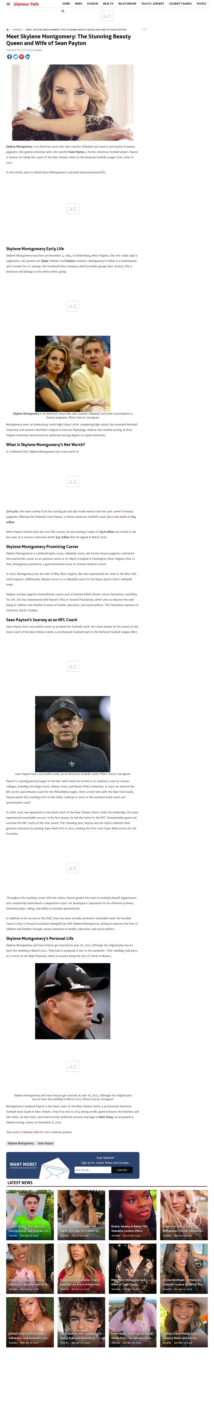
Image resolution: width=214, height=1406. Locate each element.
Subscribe (122, 1170)
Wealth (108, 3)
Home (66, 3)
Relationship (128, 3)
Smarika (13, 1235)
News (78, 3)
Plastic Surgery (153, 3)
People (201, 3)
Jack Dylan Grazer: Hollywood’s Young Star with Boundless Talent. (80, 1338)
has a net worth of (118, 516)
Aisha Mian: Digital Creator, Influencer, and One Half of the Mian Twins (29, 1284)
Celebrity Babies (180, 3)
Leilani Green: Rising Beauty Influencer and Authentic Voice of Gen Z (29, 1338)
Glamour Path (26, 4)
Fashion (92, 3)
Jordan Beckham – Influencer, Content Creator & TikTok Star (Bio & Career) (183, 1284)
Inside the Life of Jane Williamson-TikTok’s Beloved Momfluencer (182, 1231)
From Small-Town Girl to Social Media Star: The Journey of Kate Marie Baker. (132, 1338)
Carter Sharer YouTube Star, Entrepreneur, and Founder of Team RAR (28, 1231)
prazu (38, 50)
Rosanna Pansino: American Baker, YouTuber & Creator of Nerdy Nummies (79, 1231)
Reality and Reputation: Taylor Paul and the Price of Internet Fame (80, 1284)
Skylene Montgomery (21, 1143)
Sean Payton (45, 1143)
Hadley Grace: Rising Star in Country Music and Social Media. (181, 1338)
